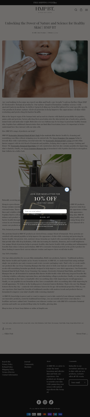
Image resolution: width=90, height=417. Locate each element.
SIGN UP (45, 217)
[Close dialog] (67, 190)
